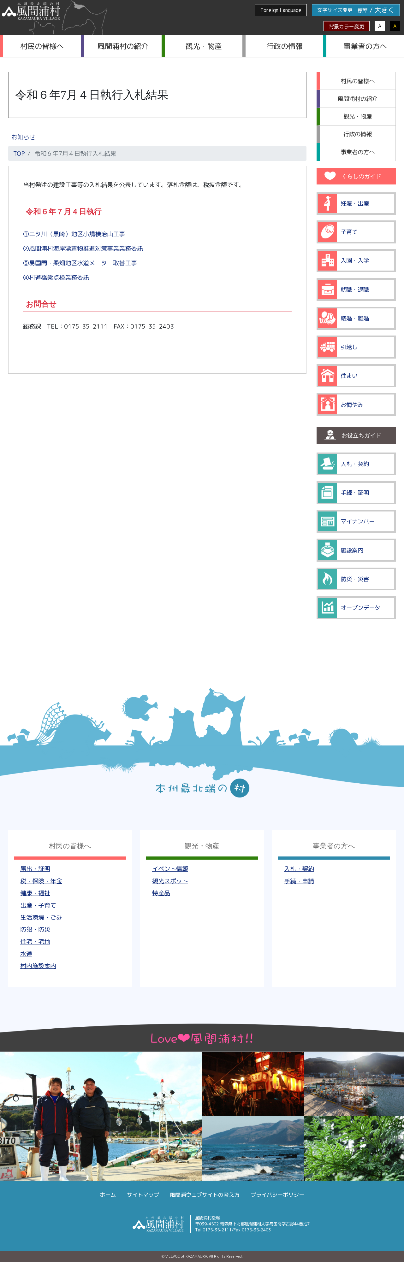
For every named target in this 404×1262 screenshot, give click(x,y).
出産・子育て (38, 905)
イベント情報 (170, 868)
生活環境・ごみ (41, 917)
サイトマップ (143, 1195)
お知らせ (23, 137)
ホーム (108, 1195)
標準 (363, 10)
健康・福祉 (35, 893)
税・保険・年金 (41, 881)
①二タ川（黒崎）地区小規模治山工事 (74, 234)
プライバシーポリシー (277, 1195)
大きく (385, 10)
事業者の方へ (365, 46)
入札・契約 (299, 868)
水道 (26, 953)
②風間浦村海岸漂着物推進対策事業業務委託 (83, 248)
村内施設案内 (38, 965)
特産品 (161, 893)
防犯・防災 (35, 929)
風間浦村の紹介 (123, 46)
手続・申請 (299, 881)
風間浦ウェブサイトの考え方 (205, 1195)
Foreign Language (280, 10)
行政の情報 (284, 46)
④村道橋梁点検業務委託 (56, 277)
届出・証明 (35, 868)
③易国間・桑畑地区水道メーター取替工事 (80, 263)
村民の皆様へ (42, 46)
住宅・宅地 (35, 941)
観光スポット (170, 881)
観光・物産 (204, 46)
